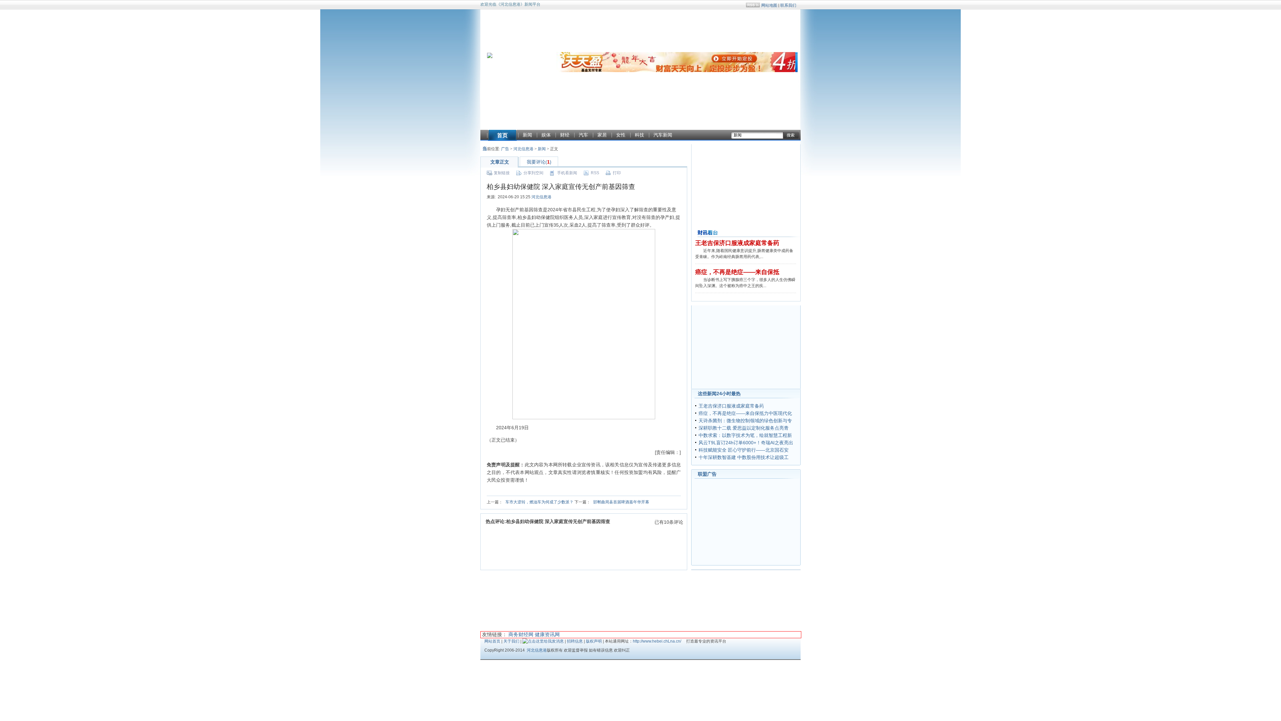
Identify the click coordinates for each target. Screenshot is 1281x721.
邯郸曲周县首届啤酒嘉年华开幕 (621, 502)
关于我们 (511, 641)
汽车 (583, 135)
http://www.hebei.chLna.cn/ (657, 641)
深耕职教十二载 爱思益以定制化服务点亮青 (744, 428)
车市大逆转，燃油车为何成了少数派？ (539, 502)
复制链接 (502, 173)
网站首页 (492, 641)
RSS (595, 173)
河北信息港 (523, 149)
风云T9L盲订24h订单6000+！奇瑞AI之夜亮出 (746, 442)
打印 (617, 173)
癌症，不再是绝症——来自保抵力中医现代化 (745, 413)
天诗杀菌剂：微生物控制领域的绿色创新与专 (745, 420)
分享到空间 (533, 173)
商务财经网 (520, 634)
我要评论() (539, 162)
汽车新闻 (663, 135)
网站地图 (769, 5)
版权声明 (594, 641)
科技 (639, 135)
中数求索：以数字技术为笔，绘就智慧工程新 (745, 435)
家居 (602, 135)
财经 (564, 135)
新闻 (527, 135)
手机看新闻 (567, 173)
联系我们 (788, 5)
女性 (620, 135)
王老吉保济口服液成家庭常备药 (737, 243)
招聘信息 (575, 641)
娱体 (546, 135)
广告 (505, 149)
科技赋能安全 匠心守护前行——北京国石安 (744, 450)
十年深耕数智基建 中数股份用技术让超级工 (744, 457)
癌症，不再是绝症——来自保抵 (737, 272)
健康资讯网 (547, 634)
